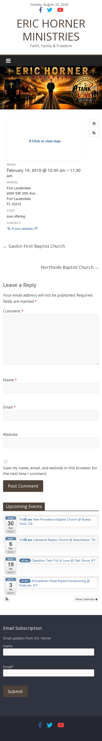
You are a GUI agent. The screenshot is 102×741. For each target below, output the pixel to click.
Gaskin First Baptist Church (34, 246)
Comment (13, 311)
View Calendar (85, 599)
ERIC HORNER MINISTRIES (51, 30)
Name (10, 379)
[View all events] (94, 123)
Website (10, 434)
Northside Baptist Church (70, 267)
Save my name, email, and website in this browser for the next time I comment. (50, 470)
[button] (94, 133)
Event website (22, 228)
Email (9, 407)
